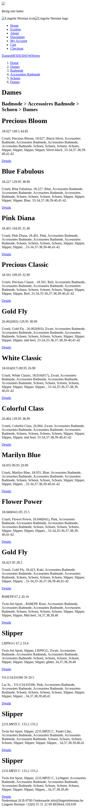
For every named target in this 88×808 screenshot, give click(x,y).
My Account (18, 41)
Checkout (16, 48)
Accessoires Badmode (25, 74)
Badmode (16, 70)
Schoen (15, 78)
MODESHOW (21, 55)
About (14, 33)
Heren (36, 55)
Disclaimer (17, 37)
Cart (13, 44)
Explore (15, 29)
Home (14, 25)
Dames (6, 55)
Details (6, 161)
